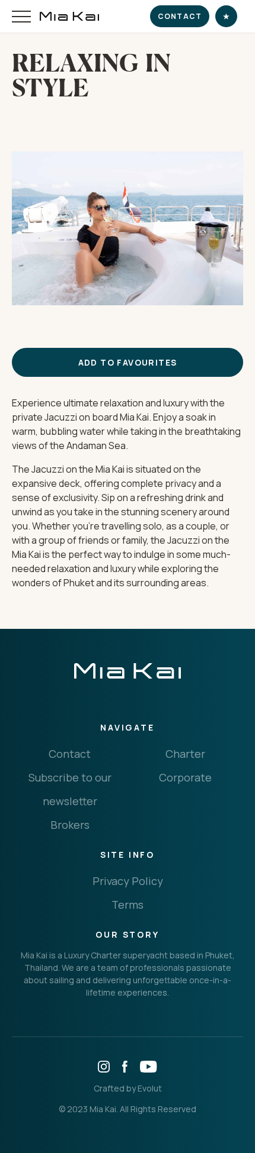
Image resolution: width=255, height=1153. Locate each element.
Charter (185, 754)
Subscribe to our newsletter (69, 789)
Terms (127, 904)
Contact (180, 16)
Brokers (70, 825)
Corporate (185, 777)
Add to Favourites (127, 362)
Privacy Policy (128, 881)
